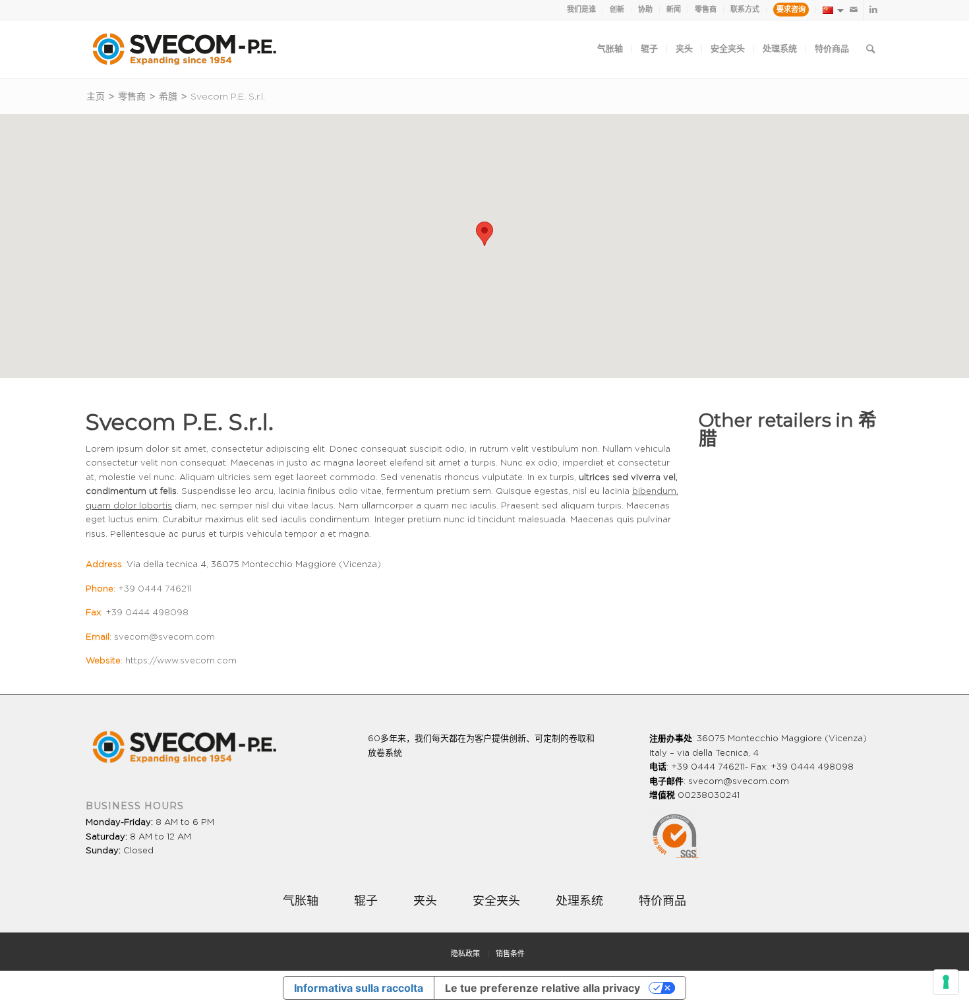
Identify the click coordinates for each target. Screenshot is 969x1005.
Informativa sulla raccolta (358, 987)
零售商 (706, 9)
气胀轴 (300, 901)
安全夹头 (496, 901)
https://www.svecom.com (181, 661)
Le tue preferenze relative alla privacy (542, 987)
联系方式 (744, 9)
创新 (617, 9)
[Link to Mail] (853, 10)
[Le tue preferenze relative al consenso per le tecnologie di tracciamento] (945, 981)
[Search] (870, 49)
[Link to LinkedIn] (873, 10)
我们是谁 (581, 9)
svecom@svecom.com (164, 637)
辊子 (366, 901)
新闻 (673, 9)
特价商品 (662, 901)
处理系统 (579, 901)
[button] (484, 234)
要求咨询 (791, 9)
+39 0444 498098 (147, 613)
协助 (645, 9)
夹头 (425, 901)
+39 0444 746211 (155, 589)
